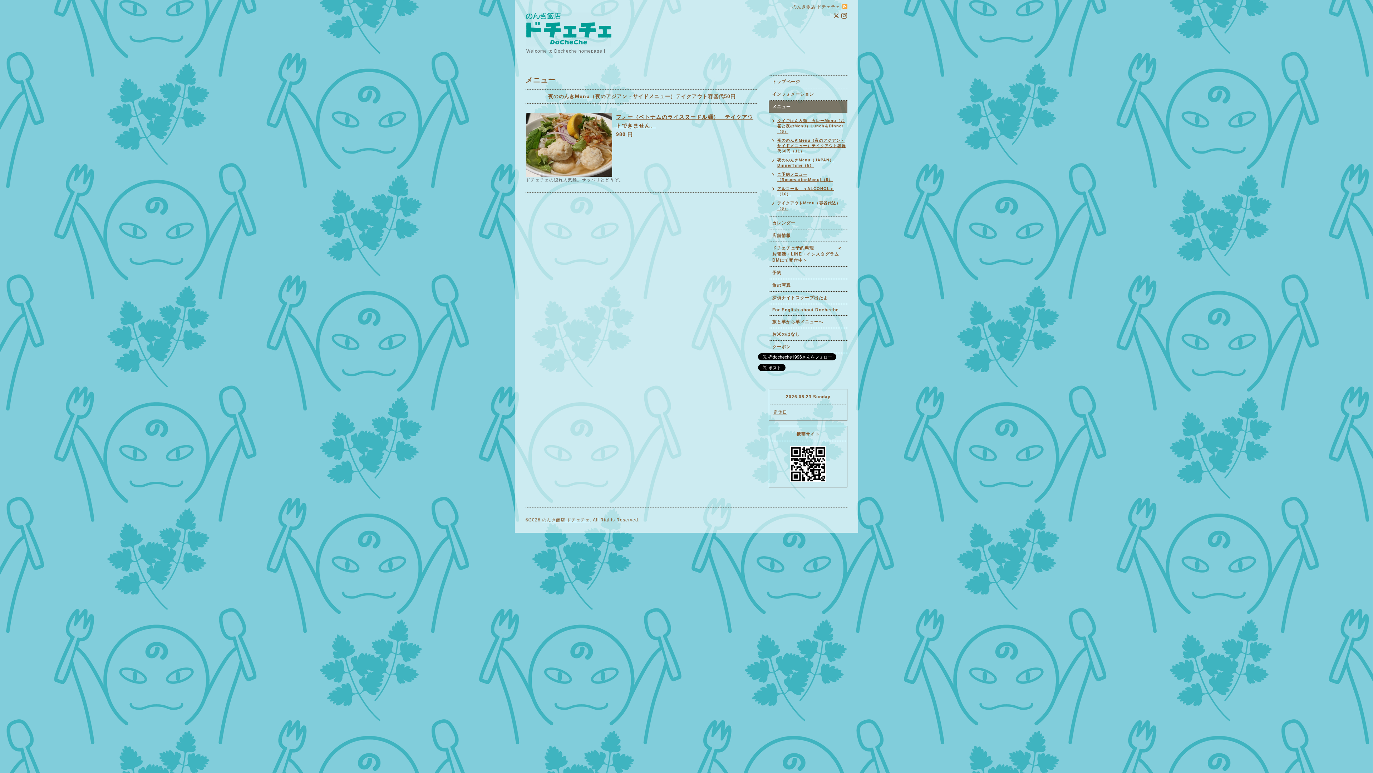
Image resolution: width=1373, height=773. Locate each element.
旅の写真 (781, 285)
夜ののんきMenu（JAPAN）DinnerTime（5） (805, 162)
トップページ (786, 81)
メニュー (781, 106)
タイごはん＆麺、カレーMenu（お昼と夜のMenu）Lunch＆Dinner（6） (811, 125)
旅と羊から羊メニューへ (797, 321)
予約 (777, 272)
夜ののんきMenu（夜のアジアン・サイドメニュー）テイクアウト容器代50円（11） (811, 145)
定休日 (780, 412)
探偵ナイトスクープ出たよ (800, 297)
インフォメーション (793, 94)
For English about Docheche (805, 309)
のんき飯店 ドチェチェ (566, 519)
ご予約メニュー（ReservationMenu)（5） (805, 177)
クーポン (781, 346)
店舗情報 (781, 235)
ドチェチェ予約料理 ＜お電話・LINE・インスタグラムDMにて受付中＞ (807, 254)
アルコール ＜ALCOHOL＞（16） (805, 191)
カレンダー (784, 222)
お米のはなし (786, 334)
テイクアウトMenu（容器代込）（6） (809, 205)
